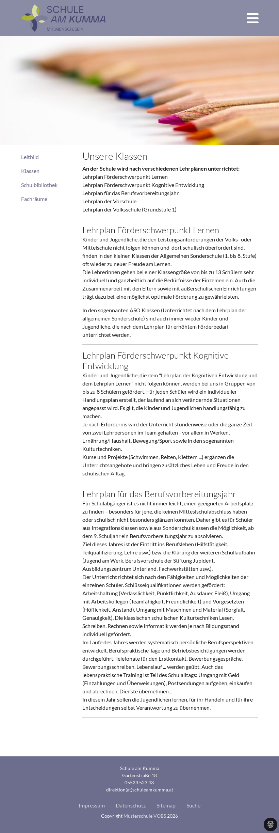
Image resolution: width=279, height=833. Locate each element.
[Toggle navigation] (253, 18)
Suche (193, 805)
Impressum (92, 805)
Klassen (30, 171)
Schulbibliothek (39, 185)
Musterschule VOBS (145, 816)
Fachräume (34, 198)
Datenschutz (131, 805)
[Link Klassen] (63, 18)
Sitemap (166, 805)
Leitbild (30, 157)
